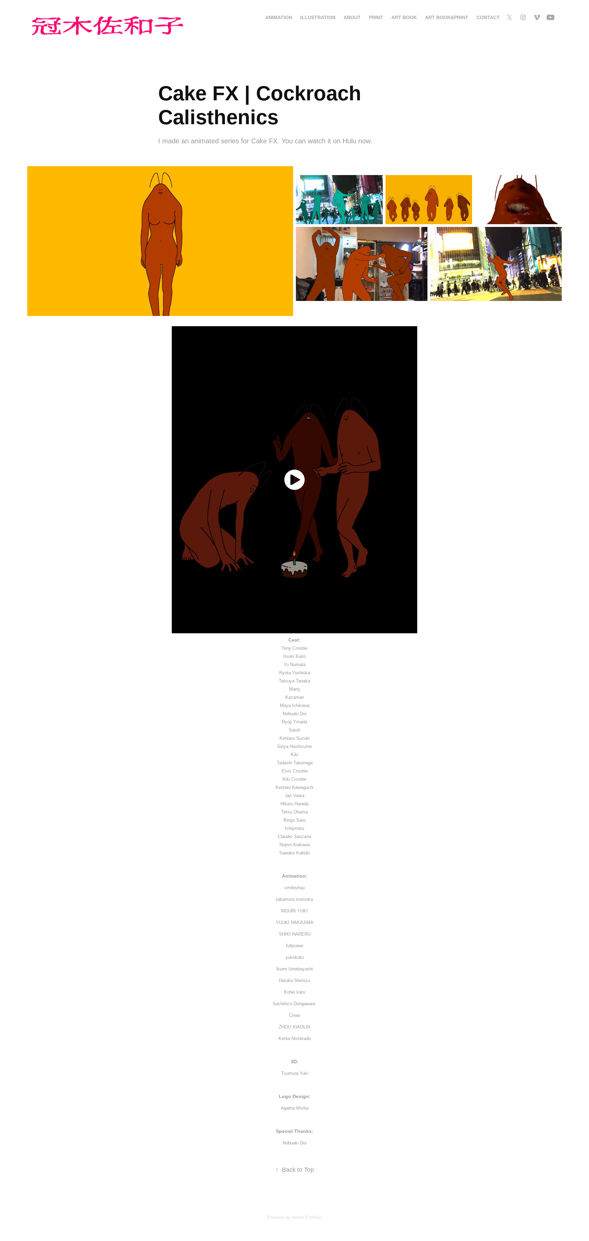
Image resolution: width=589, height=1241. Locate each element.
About (352, 17)
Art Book (404, 17)
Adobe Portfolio (306, 1217)
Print (376, 17)
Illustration (317, 17)
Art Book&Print (446, 17)
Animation (278, 17)
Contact (488, 17)
